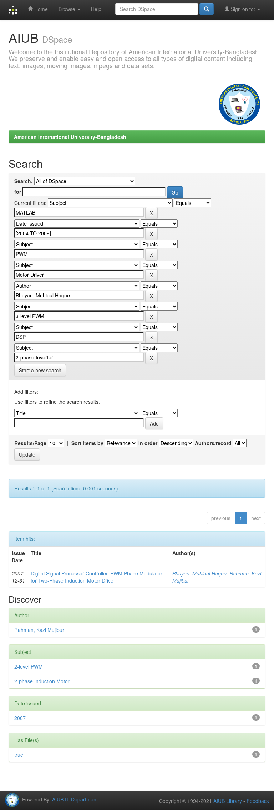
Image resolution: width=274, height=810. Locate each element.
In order (147, 443)
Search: (23, 181)
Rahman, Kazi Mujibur (39, 629)
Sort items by (87, 443)
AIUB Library (227, 800)
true (18, 754)
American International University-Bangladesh (70, 136)
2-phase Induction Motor (42, 681)
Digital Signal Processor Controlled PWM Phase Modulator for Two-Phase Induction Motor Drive (96, 577)
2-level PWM (28, 666)
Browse (68, 8)
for (17, 191)
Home (40, 8)
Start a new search (40, 370)
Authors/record (213, 443)
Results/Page (30, 443)
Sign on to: (243, 8)
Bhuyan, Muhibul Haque (199, 573)
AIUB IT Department (75, 799)
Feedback (258, 800)
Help (96, 8)
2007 (20, 717)
